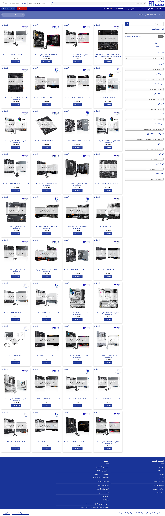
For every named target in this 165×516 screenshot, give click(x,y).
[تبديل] (57, 500)
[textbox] (144, 69)
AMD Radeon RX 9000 (101, 478)
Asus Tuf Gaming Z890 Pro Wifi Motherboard (107, 356)
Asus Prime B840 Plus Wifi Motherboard (16, 442)
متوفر (157, 46)
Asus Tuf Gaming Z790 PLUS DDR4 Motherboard (16, 98)
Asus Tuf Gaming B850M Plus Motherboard (46, 399)
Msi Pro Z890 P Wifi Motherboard (108, 227)
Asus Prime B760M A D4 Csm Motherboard (108, 184)
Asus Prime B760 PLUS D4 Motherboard (108, 98)
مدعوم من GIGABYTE (101, 474)
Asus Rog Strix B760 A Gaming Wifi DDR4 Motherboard (108, 141)
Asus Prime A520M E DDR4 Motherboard (46, 98)
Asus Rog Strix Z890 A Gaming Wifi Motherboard (77, 313)
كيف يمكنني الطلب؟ (102, 489)
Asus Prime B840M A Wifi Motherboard (16, 313)
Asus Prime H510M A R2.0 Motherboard (46, 442)
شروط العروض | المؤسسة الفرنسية (97, 503)
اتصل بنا (161, 474)
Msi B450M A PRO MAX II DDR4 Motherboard (77, 227)
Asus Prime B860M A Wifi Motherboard (77, 399)
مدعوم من (131, 8)
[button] (10, 3)
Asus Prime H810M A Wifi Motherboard (108, 399)
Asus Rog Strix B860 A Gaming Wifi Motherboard (15, 399)
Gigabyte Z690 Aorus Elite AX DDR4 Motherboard (46, 270)
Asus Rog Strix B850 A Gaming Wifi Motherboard (15, 141)
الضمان (161, 478)
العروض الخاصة (21, 8)
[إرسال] (52, 3)
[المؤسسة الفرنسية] (156, 3)
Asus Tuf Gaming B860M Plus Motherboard (108, 270)
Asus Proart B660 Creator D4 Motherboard (46, 356)
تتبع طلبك (161, 470)
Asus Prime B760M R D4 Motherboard (46, 141)
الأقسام (150, 8)
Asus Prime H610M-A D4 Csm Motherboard (77, 270)
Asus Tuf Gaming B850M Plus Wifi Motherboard (16, 270)
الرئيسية (159, 8)
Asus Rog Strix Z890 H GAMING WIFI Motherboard (46, 55)
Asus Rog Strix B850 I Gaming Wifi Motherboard (77, 55)
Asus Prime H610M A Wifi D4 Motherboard (16, 184)
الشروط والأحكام (158, 481)
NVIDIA (120, 8)
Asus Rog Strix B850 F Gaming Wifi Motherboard (77, 356)
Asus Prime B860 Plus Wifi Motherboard (46, 313)
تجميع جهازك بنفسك (8, 8)
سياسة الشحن (159, 492)
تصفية (160, 36)
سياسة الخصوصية (158, 489)
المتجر (141, 8)
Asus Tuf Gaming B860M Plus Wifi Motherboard (16, 227)
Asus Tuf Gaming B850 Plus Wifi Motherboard (77, 184)
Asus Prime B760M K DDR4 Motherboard (77, 141)
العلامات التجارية (103, 492)
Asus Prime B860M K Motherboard (15, 356)
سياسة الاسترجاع (158, 485)
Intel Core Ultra (103, 485)
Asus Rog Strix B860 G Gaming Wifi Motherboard (108, 313)
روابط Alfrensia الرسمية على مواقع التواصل (94, 507)
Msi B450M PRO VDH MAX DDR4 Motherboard (46, 227)
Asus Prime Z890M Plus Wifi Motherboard (15, 55)
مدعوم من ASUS (103, 470)
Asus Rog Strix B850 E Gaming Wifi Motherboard (108, 442)
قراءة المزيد (108, 61)
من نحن (161, 467)
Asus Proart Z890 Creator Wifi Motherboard (77, 442)
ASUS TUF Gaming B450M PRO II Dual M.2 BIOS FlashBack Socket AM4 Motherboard (108, 55)
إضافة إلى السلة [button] (46, 61)
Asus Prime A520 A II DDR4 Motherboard (77, 98)
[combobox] (144, 69)
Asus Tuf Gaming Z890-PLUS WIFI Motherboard (46, 184)
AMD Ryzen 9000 (103, 481)
